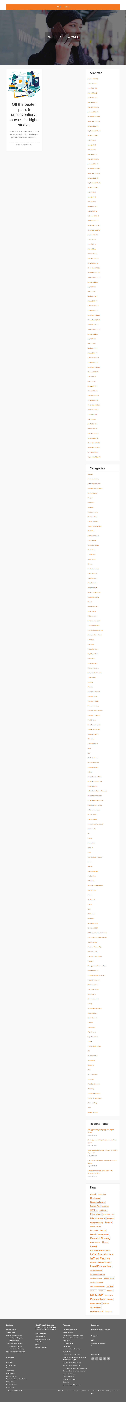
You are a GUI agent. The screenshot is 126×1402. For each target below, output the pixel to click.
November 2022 (93, 272)
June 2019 (91, 414)
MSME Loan (91, 900)
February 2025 (92, 159)
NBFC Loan (91, 914)
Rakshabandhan (93, 985)
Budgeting (91, 502)
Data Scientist (92, 588)
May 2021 (91, 343)
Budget (90, 498)
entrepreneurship (96, 1222)
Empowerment (92, 663)
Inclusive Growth (93, 767)
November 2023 (93, 230)
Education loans (97, 1218)
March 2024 (91, 211)
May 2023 (91, 249)
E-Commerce (92, 616)
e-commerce (92, 611)
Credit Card (91, 554)
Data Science (92, 583)
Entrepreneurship (93, 668)
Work (89, 1108)
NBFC (89, 909)
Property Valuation (94, 980)
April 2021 (91, 348)
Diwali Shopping (93, 606)
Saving (90, 1004)
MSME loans (102, 1291)
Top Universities (93, 1037)
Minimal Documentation (95, 885)
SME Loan (106, 1303)
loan (89, 852)
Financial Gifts (92, 696)
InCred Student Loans (95, 805)
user (19, 144)
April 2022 (91, 296)
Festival (90, 682)
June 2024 (91, 197)
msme (90, 895)
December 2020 (93, 367)
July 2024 (91, 192)
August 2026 (92, 79)
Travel (90, 1041)
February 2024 (92, 216)
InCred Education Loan (95, 781)
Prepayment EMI (93, 970)
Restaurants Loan (93, 999)
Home (105, 1242)
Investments (91, 829)
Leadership (91, 843)
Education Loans (93, 649)
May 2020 (91, 381)
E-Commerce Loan (94, 621)
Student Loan (92, 1013)
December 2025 (93, 116)
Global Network (93, 744)
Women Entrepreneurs (95, 1098)
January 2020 (92, 400)
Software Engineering (95, 1008)
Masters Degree (93, 871)
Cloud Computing (93, 536)
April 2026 (91, 98)
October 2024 (92, 178)
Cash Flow (91, 531)
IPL (89, 833)
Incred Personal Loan (101, 1266)
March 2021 (91, 353)
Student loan (95, 1307)
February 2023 (92, 258)
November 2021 (93, 320)
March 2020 (91, 391)
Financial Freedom (94, 692)
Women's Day (92, 1103)
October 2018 (92, 452)
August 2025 (92, 135)
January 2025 (92, 164)
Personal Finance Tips (95, 947)
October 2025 (92, 126)
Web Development (94, 1084)
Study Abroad (92, 1018)
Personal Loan (92, 952)
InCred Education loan (101, 1254)
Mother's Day (92, 890)
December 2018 (93, 443)
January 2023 (92, 263)
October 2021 (92, 324)
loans (110, 1286)
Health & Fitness (93, 758)
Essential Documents (94, 673)
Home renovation (93, 762)
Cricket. (90, 564)
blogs (66, 7)
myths (90, 904)
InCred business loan (100, 1250)
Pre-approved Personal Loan (97, 966)
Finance (90, 687)
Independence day (94, 810)
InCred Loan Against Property (97, 791)
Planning (90, 961)
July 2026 (91, 83)
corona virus (105, 1206)
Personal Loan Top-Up (95, 956)
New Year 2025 (93, 928)
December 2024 (93, 168)
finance (108, 1222)
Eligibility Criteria (93, 654)
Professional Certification (96, 975)
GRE (89, 753)
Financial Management (95, 710)
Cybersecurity (92, 578)
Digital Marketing (93, 597)
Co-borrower (92, 540)
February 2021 (92, 358)
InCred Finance (92, 786)
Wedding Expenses (94, 1093)
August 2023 (92, 235)
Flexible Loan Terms (94, 725)
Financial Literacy (93, 706)
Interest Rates (92, 819)
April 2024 (91, 206)
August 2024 (92, 187)
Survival (90, 1022)
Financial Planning (93, 715)
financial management (99, 1234)
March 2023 (91, 254)
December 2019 (93, 405)
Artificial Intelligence (94, 484)
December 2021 (93, 315)
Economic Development (95, 630)
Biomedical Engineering (95, 488)
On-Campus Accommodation (97, 937)
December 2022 (93, 268)
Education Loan (108, 1214)
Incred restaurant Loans (97, 1274)
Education (91, 640)
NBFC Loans (109, 1295)
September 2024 (93, 183)
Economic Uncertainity (95, 635)
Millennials (91, 881)
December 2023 (93, 225)
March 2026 (91, 102)
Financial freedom (95, 1226)
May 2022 (91, 291)
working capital (93, 1112)
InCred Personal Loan (95, 796)
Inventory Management (95, 824)
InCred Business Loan (95, 777)
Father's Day (92, 677)
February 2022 (92, 306)
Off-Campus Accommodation (97, 933)
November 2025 (93, 121)
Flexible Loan (92, 720)
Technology (91, 1027)
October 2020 (92, 372)
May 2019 (91, 419)
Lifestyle (90, 848)
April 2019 (91, 424)
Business (90, 507)
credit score (91, 559)
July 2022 (91, 287)
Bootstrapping (92, 493)
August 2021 (92, 334)
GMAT (90, 748)
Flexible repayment (94, 729)
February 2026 (92, 107)
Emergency (91, 658)
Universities (91, 1060)
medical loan (92, 876)
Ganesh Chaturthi (93, 734)
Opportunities (92, 942)
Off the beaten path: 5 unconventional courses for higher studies (24, 114)
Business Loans (93, 512)
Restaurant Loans (93, 989)
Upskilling (91, 1065)
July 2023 (91, 239)
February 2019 (92, 433)
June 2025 (91, 145)
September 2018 (93, 457)
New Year (91, 918)
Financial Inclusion (93, 701)
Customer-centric (93, 569)
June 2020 (91, 376)
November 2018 (93, 447)
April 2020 (91, 386)
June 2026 (91, 88)
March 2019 (91, 428)
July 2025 (91, 140)
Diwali (90, 602)
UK (88, 1051)
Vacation (91, 1079)
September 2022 (93, 277)
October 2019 (92, 410)
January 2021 (92, 362)
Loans (90, 862)
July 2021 (91, 339)
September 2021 (93, 329)
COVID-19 (93, 1210)
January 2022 (92, 310)
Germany (91, 739)
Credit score (103, 1210)
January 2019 (92, 438)
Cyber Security (92, 573)
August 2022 (92, 282)
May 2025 (91, 150)
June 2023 (91, 244)
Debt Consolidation (94, 592)
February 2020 (92, 395)
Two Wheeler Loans (94, 1046)
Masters (90, 866)
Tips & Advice (109, 1311)
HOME (59, 7)
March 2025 (91, 154)
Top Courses (92, 1032)
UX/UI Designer (92, 1074)
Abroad (93, 1194)
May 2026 (91, 93)
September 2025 (93, 131)
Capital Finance (93, 521)
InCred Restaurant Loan (95, 800)
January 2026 (92, 112)
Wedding (91, 1089)
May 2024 (91, 202)
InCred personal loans (96, 1270)
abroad (90, 474)
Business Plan (92, 517)
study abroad (96, 1311)
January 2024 (92, 220)
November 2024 (93, 173)
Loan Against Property (95, 857)
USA (89, 1070)
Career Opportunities (94, 526)
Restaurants (92, 994)
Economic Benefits (94, 625)
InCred (90, 772)
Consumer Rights (93, 545)
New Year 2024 (93, 923)
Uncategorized (92, 1056)
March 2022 (91, 301)
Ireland (90, 838)
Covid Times (92, 550)
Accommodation (93, 479)
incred (93, 1246)
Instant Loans (92, 814)
